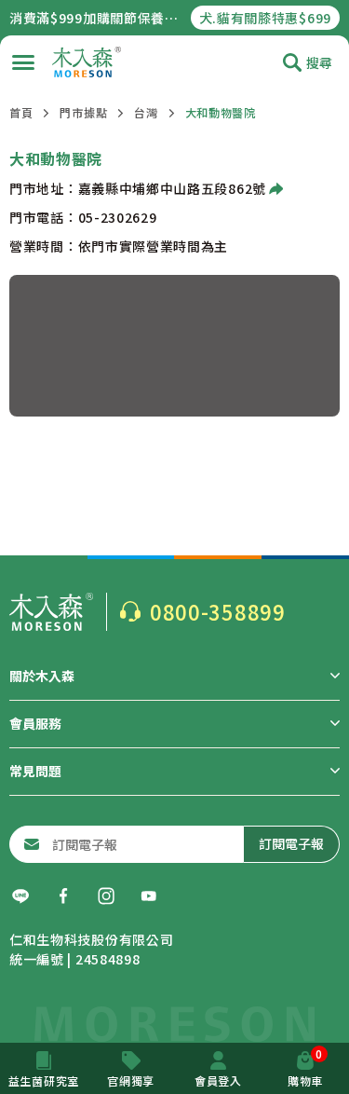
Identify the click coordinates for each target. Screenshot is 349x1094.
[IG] (106, 896)
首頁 (21, 112)
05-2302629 (117, 217)
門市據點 (83, 112)
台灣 (145, 112)
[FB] (63, 896)
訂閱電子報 (291, 843)
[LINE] (20, 896)
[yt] (149, 896)
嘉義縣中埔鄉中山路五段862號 (172, 188)
